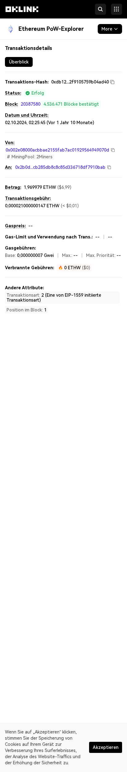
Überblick (19, 61)
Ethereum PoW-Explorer (51, 29)
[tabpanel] (63, 196)
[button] (22, 15)
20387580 (30, 104)
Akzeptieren (105, 747)
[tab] (19, 62)
